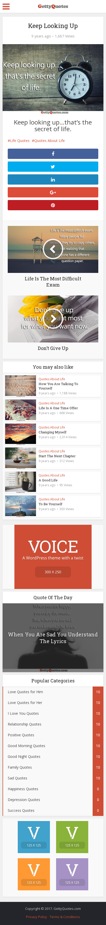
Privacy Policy (36, 916)
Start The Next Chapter (57, 456)
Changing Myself (52, 432)
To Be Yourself (50, 504)
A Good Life (48, 480)
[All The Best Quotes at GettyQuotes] (53, 6)
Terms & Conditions (65, 916)
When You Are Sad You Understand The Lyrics (53, 637)
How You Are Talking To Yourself (58, 386)
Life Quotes (20, 140)
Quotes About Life (49, 140)
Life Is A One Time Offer (58, 408)
